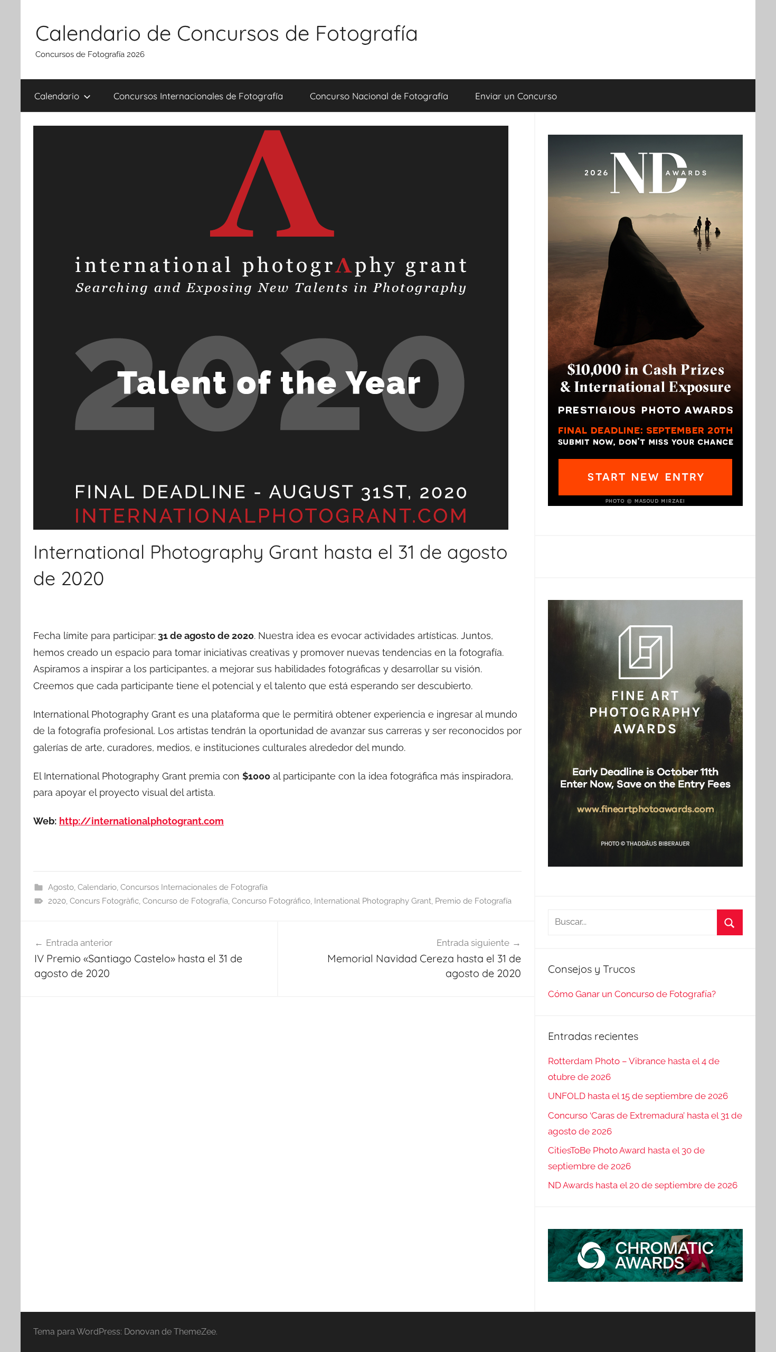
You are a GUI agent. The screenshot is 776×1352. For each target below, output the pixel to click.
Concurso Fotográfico (271, 901)
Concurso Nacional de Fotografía (379, 95)
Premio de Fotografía (473, 901)
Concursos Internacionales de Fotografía (198, 95)
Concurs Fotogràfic (104, 901)
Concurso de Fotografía (185, 901)
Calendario (56, 95)
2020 (57, 901)
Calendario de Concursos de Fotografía (226, 33)
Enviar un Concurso (516, 95)
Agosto (61, 887)
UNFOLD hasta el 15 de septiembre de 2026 (638, 1096)
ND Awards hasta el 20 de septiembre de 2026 (642, 1185)
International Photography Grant (372, 901)
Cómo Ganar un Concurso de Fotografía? (632, 994)
